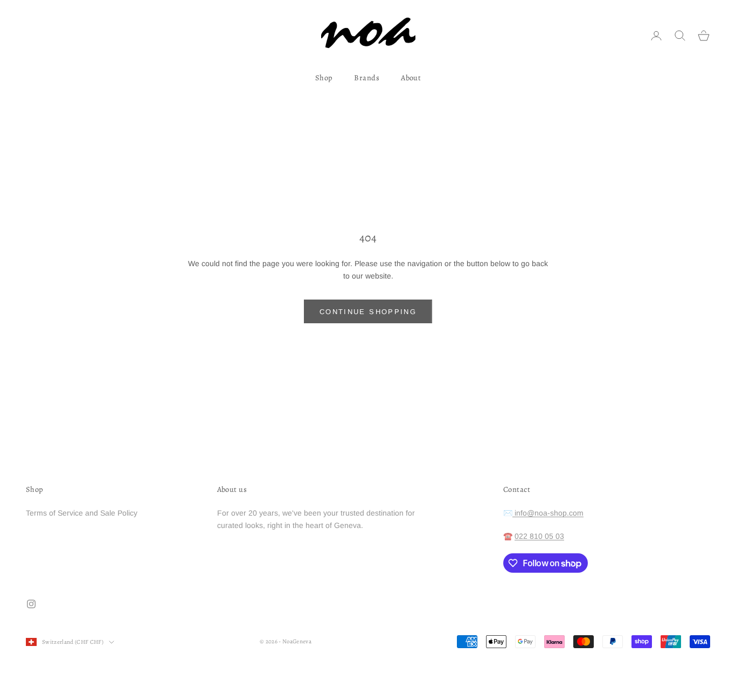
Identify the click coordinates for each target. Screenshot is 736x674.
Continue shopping (368, 312)
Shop (324, 77)
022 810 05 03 (539, 536)
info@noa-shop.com (548, 513)
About (411, 77)
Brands (366, 77)
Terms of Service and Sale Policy (81, 513)
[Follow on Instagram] (31, 604)
